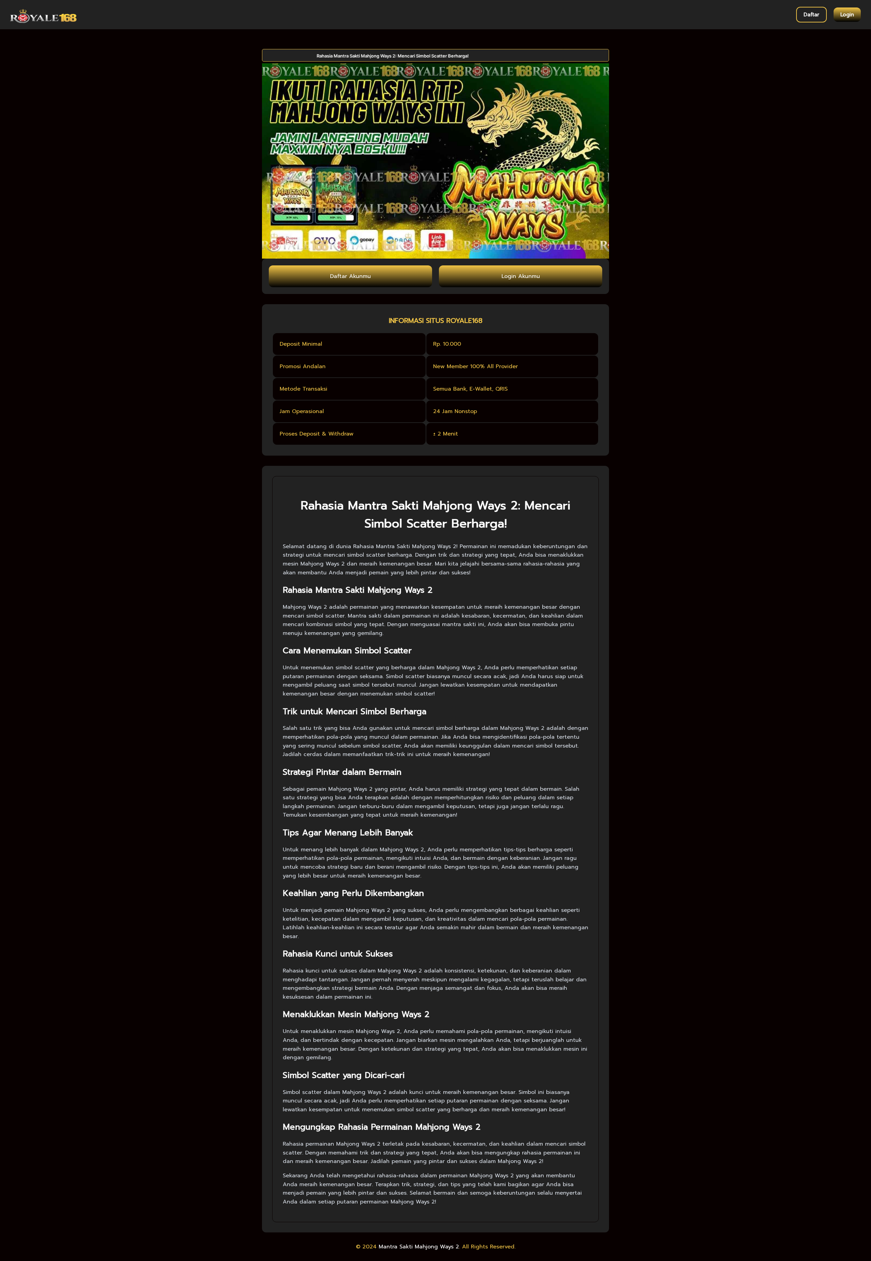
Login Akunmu (521, 276)
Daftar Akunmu (350, 276)
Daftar (811, 14)
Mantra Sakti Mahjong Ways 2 (419, 1247)
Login (847, 14)
